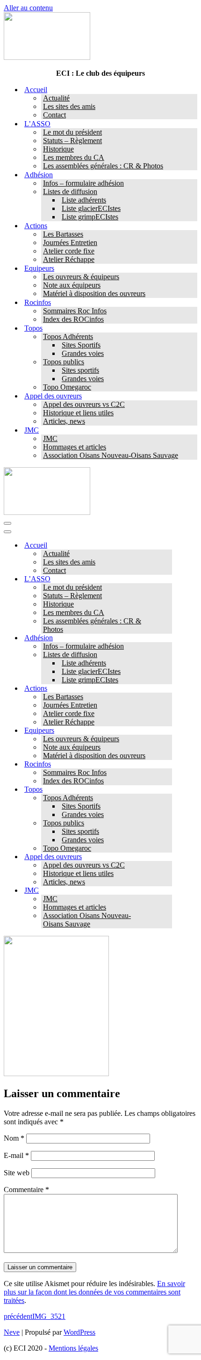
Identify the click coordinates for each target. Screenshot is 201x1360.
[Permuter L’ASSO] (167, 579)
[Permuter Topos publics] (167, 823)
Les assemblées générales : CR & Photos (103, 166)
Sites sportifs (80, 370)
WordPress (79, 1332)
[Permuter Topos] (167, 790)
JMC (50, 438)
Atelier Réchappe (68, 259)
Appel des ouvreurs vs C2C (84, 404)
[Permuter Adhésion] (167, 638)
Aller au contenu (28, 8)
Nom (14, 1138)
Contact (54, 115)
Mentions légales (73, 1348)
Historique (58, 149)
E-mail (16, 1155)
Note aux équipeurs (71, 285)
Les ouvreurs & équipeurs (81, 277)
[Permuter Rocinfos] (167, 764)
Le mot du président (72, 132)
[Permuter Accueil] (167, 546)
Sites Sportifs (81, 345)
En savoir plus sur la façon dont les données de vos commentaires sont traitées (94, 1292)
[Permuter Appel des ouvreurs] (167, 857)
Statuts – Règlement (72, 141)
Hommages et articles (74, 447)
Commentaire (26, 1190)
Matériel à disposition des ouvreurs (94, 293)
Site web (16, 1173)
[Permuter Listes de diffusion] (167, 655)
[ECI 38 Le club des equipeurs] (47, 57)
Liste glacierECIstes (91, 208)
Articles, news (64, 421)
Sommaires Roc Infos (75, 311)
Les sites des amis (69, 106)
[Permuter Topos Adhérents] (167, 798)
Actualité (56, 98)
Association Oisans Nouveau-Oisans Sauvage (110, 455)
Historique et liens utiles (78, 413)
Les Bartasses (63, 234)
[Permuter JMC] (167, 891)
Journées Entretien (70, 242)
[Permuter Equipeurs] (167, 731)
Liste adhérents (84, 200)
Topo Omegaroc (67, 387)
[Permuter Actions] (167, 689)
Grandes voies (83, 353)
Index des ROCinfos (73, 319)
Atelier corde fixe (68, 251)
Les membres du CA (73, 157)
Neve (12, 1332)
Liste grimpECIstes (90, 217)
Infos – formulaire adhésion (83, 183)
